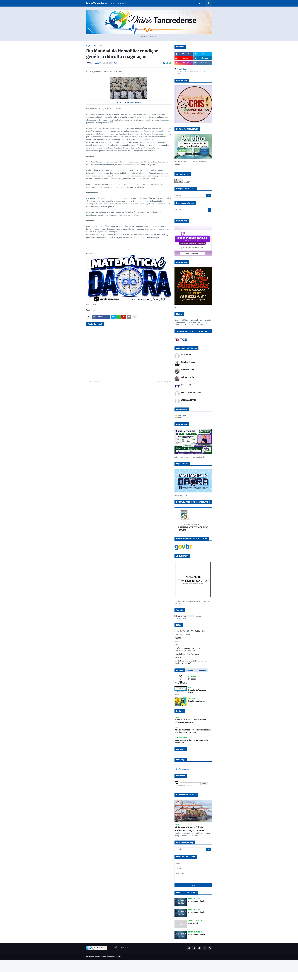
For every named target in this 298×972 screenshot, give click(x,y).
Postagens (182, 415)
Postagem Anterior (94, 382)
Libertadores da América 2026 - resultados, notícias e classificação (190, 662)
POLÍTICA (177, 641)
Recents (202, 670)
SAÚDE (176, 645)
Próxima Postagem (163, 382)
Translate (182, 618)
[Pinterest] (123, 317)
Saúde (100, 46)
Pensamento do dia (196, 901)
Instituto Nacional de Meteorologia (187, 654)
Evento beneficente (196, 701)
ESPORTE (177, 658)
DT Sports (192, 679)
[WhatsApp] (170, 63)
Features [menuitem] (122, 3)
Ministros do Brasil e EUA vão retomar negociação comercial (190, 720)
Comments (191, 670)
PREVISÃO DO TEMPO (182, 635)
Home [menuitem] (113, 3)
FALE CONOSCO (180, 638)
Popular (179, 670)
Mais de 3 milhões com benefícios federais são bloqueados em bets (192, 731)
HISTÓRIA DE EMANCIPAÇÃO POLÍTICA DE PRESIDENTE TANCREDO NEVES (189, 649)
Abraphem (150, 139)
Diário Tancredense (96, 3)
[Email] (129, 317)
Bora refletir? (194, 923)
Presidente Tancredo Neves (197, 691)
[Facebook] (164, 63)
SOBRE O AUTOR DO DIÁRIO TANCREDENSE (189, 631)
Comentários (183, 418)
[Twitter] (167, 63)
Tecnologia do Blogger (185, 69)
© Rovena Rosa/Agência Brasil (129, 102)
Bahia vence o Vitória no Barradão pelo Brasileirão (191, 741)
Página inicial (91, 46)
